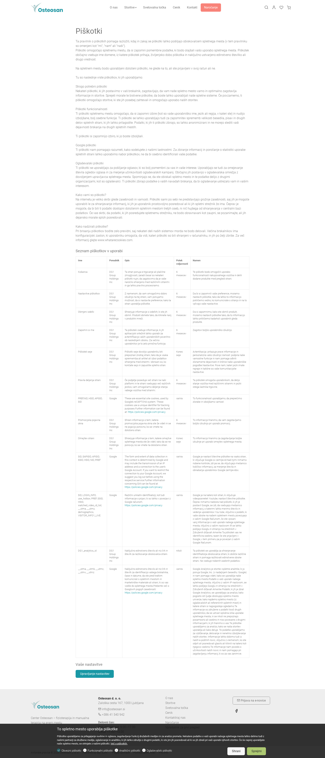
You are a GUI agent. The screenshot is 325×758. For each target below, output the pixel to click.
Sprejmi (256, 751)
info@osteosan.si (113, 709)
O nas (169, 698)
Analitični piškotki (129, 750)
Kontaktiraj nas (175, 717)
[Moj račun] (274, 7)
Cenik (169, 713)
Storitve (170, 703)
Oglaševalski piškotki (159, 750)
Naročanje (172, 722)
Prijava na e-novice (253, 700)
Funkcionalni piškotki (100, 750)
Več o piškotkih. (119, 743)
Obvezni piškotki (71, 750)
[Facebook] (236, 711)
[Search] (266, 7)
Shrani (236, 751)
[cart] (289, 7)
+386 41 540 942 (113, 714)
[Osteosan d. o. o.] (47, 7)
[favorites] (281, 7)
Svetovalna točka (176, 708)
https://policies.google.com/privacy (147, 412)
